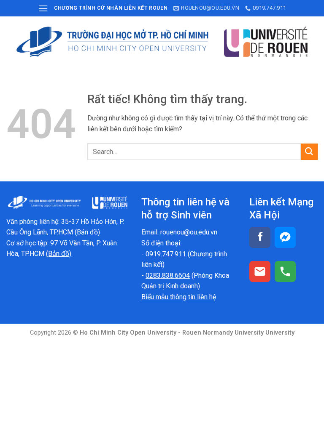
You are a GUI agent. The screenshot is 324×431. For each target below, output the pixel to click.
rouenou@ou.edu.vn (188, 232)
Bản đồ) (88, 232)
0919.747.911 (166, 254)
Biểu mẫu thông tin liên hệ (178, 297)
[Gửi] (309, 152)
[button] (43, 8)
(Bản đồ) (58, 254)
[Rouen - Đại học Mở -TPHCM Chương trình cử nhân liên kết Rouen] (162, 42)
